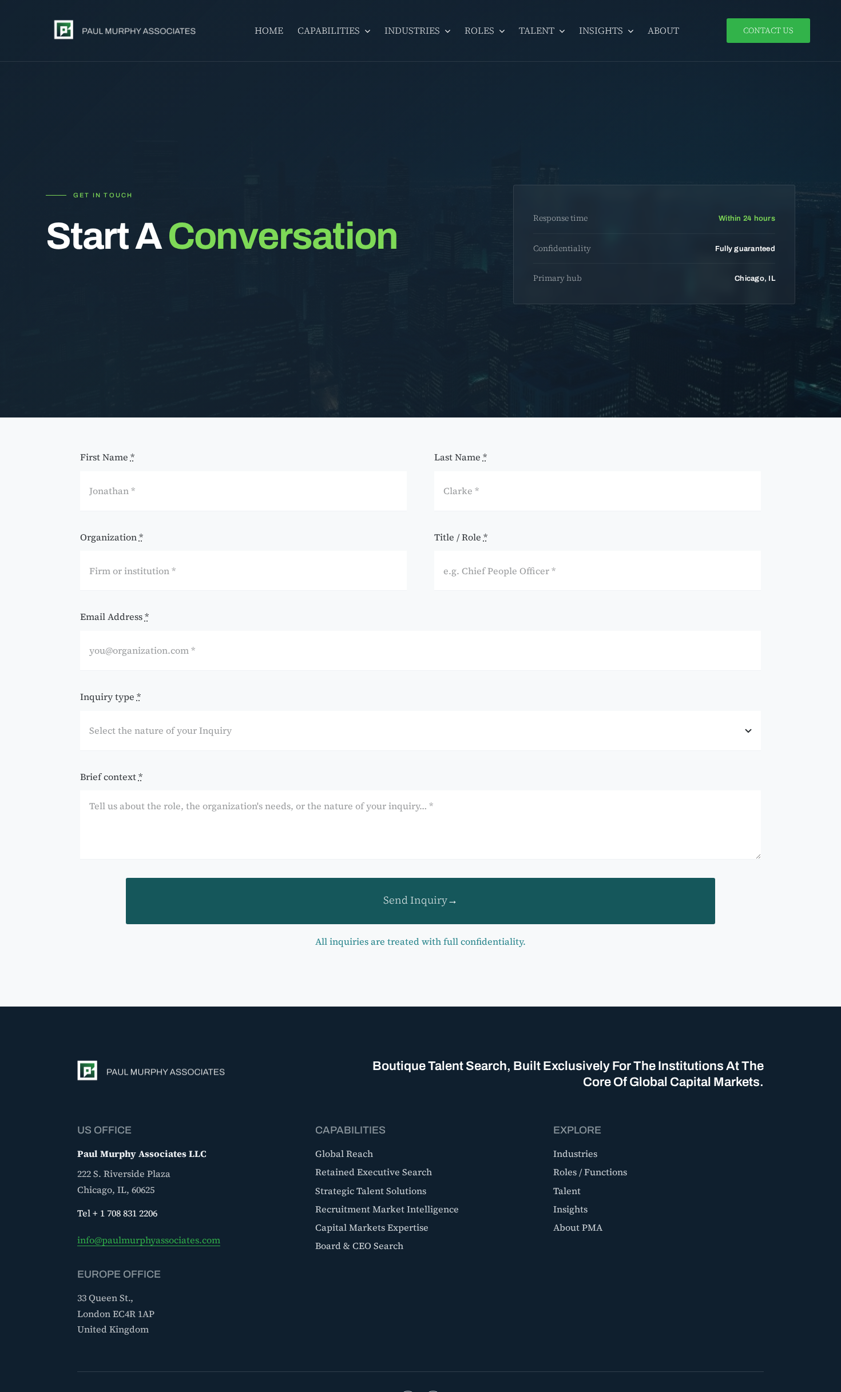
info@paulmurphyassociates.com (148, 1240)
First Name (107, 457)
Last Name (460, 457)
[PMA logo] (128, 20)
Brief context (111, 776)
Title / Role (460, 537)
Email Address (114, 616)
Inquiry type (110, 696)
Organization (111, 537)
